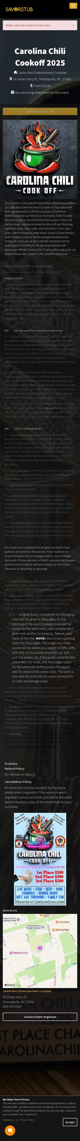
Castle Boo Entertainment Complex (27, 991)
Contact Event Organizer (40, 1017)
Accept (70, 1122)
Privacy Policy (27, 1120)
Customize (8, 1120)
